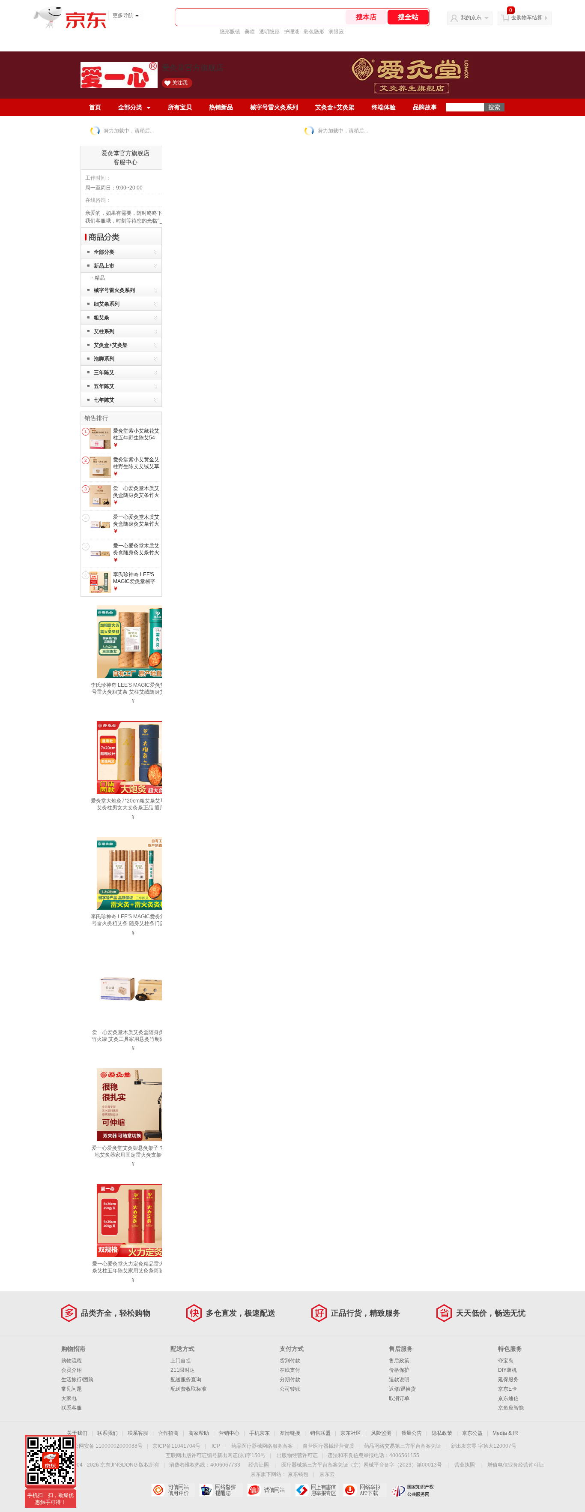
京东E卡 (507, 1389)
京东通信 (508, 1398)
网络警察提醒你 (221, 1490)
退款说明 (399, 1380)
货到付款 (290, 1361)
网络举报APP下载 (365, 1490)
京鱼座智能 (511, 1408)
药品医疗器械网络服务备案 (262, 1446)
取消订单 (399, 1398)
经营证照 (258, 1465)
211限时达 (182, 1370)
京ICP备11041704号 (176, 1446)
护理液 (291, 32)
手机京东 (259, 1433)
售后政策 (399, 1361)
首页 (95, 107)
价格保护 (399, 1370)
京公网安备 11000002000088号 (106, 1446)
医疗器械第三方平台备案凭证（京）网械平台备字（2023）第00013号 (361, 1465)
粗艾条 (101, 318)
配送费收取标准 (188, 1389)
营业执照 (464, 1465)
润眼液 (336, 32)
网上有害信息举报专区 (317, 1490)
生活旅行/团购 (77, 1380)
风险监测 (381, 1433)
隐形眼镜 (230, 32)
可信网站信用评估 (173, 1490)
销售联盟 (320, 1433)
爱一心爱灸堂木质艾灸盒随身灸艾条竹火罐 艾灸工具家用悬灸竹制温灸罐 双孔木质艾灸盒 (133, 1039)
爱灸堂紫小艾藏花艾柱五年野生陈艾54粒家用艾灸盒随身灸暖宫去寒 (136, 441)
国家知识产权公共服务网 (413, 1490)
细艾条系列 (106, 304)
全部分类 (130, 107)
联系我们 (107, 1433)
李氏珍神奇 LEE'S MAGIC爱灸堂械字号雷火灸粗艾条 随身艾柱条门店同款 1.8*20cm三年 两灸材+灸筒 (133, 923)
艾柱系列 (104, 331)
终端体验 (384, 107)
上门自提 (180, 1361)
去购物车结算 (526, 18)
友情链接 (290, 1433)
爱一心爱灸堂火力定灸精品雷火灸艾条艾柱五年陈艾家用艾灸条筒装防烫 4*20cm (133, 1271)
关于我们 (77, 1433)
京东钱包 (298, 1474)
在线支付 (290, 1370)
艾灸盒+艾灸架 (335, 107)
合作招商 (168, 1433)
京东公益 (472, 1433)
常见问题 (71, 1389)
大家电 (69, 1398)
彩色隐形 (314, 32)
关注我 (180, 83)
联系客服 (71, 1408)
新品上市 (104, 266)
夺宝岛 (505, 1361)
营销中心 (229, 1433)
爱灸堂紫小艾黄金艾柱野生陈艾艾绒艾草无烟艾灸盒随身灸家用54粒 (136, 470)
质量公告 (411, 1433)
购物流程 (71, 1361)
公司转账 (290, 1389)
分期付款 (290, 1380)
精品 (100, 278)
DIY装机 (507, 1370)
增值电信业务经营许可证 (515, 1465)
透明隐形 (269, 32)
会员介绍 (71, 1370)
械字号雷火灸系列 (274, 107)
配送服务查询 (185, 1380)
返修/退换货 (402, 1389)
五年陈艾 (104, 386)
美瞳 (250, 32)
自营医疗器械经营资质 (328, 1446)
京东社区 (350, 1433)
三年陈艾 (104, 373)
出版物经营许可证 (297, 1455)
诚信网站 (269, 1490)
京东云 (327, 1474)
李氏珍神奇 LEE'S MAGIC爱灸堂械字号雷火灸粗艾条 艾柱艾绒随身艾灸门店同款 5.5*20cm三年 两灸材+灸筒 (133, 692)
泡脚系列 (104, 359)
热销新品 (221, 107)
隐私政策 (442, 1433)
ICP (216, 1446)
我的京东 (471, 18)
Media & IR (505, 1433)
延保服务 (508, 1380)
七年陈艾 (104, 400)
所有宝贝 (180, 107)
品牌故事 (425, 107)
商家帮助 (198, 1433)
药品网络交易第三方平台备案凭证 (402, 1446)
